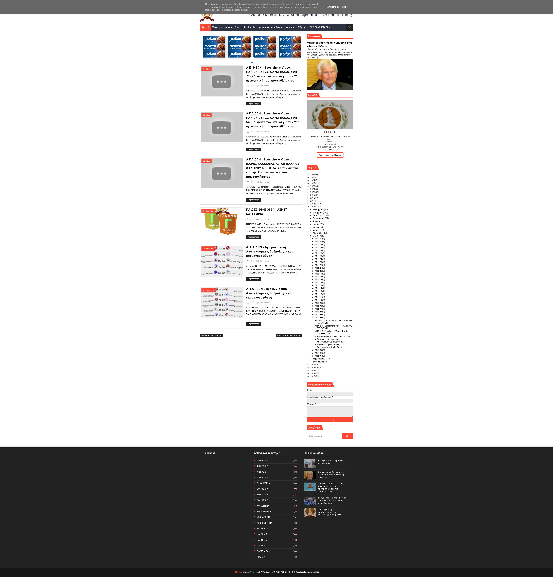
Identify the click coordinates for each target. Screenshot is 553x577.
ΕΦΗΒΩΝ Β (262, 494)
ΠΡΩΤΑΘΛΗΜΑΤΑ (319, 27)
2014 (312, 364)
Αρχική (205, 27)
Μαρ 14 (318, 288)
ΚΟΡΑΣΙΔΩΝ (263, 506)
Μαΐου (316, 230)
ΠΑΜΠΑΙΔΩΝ (263, 551)
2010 (312, 376)
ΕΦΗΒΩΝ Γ (262, 500)
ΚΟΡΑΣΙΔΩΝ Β (264, 511)
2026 (312, 174)
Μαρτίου (317, 236)
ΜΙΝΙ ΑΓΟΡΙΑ (264, 517)
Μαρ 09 (318, 303)
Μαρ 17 (318, 280)
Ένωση (216, 27)
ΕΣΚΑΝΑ (238, 572)
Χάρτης (302, 27)
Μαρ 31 (318, 239)
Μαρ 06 (318, 312)
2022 (312, 186)
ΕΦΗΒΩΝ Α (210, 290)
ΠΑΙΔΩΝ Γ (262, 545)
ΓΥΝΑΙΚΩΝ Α (263, 483)
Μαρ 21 (318, 268)
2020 (312, 192)
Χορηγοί (290, 27)
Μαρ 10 (318, 300)
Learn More (332, 7)
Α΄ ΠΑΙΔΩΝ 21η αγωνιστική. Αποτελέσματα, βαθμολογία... (329, 340)
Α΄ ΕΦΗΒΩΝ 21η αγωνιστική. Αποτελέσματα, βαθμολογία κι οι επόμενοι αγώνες (270, 293)
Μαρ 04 (318, 317)
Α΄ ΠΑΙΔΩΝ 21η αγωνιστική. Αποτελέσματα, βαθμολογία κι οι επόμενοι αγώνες (270, 251)
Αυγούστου (318, 221)
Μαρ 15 (318, 285)
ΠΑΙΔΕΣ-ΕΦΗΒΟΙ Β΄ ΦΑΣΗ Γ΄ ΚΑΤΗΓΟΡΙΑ (333, 336)
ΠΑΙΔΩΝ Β (262, 540)
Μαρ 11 (318, 297)
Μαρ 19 (318, 274)
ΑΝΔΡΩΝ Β (262, 466)
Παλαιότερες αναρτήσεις (288, 335)
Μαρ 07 (318, 309)
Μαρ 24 (318, 259)
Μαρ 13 (318, 291)
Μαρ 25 (318, 256)
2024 (312, 180)
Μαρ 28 (318, 247)
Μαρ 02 (318, 353)
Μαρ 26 (318, 253)
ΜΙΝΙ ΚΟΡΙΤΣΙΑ (265, 523)
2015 (312, 206)
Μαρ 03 (318, 350)
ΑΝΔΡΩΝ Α (262, 460)
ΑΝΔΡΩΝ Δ (262, 477)
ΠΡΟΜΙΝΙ (261, 557)
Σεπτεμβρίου (319, 218)
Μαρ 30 (318, 242)
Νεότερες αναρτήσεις (211, 335)
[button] (252, 62)
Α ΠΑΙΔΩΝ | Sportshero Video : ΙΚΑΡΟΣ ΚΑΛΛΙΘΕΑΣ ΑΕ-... (332, 332)
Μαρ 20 (318, 271)
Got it (345, 7)
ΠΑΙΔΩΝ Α (209, 211)
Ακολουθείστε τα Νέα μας (330, 155)
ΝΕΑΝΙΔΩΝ (262, 528)
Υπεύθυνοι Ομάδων (269, 27)
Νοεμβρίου (318, 212)
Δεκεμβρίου (318, 209)
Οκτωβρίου (318, 215)
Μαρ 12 (318, 294)
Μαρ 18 (318, 276)
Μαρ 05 (318, 314)
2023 (312, 183)
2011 (312, 373)
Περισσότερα (253, 104)
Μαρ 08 (318, 306)
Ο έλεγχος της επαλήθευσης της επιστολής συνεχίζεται (330, 512)
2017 (312, 201)
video (208, 69)
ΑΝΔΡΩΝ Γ (262, 472)
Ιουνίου (316, 227)
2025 (312, 177)
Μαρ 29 (318, 244)
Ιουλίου (316, 224)
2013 (312, 367)
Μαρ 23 (318, 262)
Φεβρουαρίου (319, 359)
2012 (312, 370)
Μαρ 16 (318, 282)
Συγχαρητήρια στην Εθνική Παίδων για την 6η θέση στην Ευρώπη (332, 500)
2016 (312, 204)
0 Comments (263, 86)
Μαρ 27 (318, 250)
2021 (312, 189)
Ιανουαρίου (318, 362)
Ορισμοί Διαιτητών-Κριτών (240, 27)
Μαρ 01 (318, 356)
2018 (312, 198)
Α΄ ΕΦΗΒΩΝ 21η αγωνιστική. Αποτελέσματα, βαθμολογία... (329, 345)
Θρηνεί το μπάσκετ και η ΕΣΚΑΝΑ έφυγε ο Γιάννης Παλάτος (331, 474)
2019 (312, 195)
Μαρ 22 (318, 265)
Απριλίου (317, 233)
